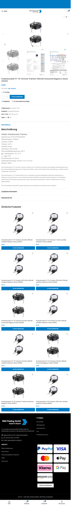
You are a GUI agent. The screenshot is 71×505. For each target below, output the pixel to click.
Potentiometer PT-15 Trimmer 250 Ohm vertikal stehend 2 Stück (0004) (51, 402)
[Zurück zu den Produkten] (66, 17)
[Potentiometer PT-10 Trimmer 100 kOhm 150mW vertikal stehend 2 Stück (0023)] (53, 265)
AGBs (3, 458)
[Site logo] (35, 11)
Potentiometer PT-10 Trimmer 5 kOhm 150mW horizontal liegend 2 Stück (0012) (51, 362)
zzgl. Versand (12, 88)
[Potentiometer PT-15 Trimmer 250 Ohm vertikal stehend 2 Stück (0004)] (53, 386)
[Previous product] (64, 17)
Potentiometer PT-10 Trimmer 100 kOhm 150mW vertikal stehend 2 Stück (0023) (52, 281)
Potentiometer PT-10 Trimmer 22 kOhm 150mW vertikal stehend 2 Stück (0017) (17, 241)
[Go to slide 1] (32, 46)
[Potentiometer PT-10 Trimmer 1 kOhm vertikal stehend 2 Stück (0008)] (53, 224)
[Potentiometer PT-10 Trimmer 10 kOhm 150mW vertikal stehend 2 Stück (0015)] (18, 345)
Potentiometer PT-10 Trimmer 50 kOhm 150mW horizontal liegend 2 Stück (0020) (17, 322)
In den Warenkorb (17, 96)
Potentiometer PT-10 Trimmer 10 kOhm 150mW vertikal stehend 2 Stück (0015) (16, 362)
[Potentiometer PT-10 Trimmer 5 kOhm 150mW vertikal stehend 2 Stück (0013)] (53, 305)
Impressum (4, 461)
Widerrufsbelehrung (7, 448)
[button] (3, 34)
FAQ (37, 431)
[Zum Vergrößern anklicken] (5, 44)
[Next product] (68, 17)
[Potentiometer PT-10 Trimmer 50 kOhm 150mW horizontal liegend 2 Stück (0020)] (18, 305)
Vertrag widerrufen (45, 485)
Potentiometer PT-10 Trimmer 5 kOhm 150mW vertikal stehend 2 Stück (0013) (51, 322)
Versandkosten (40, 428)
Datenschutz (5, 451)
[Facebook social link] (6, 117)
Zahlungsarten (40, 425)
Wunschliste (39, 421)
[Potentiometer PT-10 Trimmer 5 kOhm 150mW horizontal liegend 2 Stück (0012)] (53, 345)
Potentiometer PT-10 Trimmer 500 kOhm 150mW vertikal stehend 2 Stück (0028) (17, 281)
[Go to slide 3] (36, 46)
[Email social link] (8, 117)
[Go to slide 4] (38, 46)
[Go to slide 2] (34, 46)
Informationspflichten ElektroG (10, 455)
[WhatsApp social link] (11, 117)
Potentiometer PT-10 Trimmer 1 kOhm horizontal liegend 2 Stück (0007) (17, 402)
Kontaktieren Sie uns (42, 434)
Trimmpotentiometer (13, 111)
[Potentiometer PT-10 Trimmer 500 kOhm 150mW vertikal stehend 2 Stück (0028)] (18, 265)
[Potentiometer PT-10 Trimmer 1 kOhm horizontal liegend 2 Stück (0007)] (18, 386)
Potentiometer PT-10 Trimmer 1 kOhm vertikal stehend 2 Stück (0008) (51, 241)
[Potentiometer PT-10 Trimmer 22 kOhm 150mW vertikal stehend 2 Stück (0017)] (18, 224)
